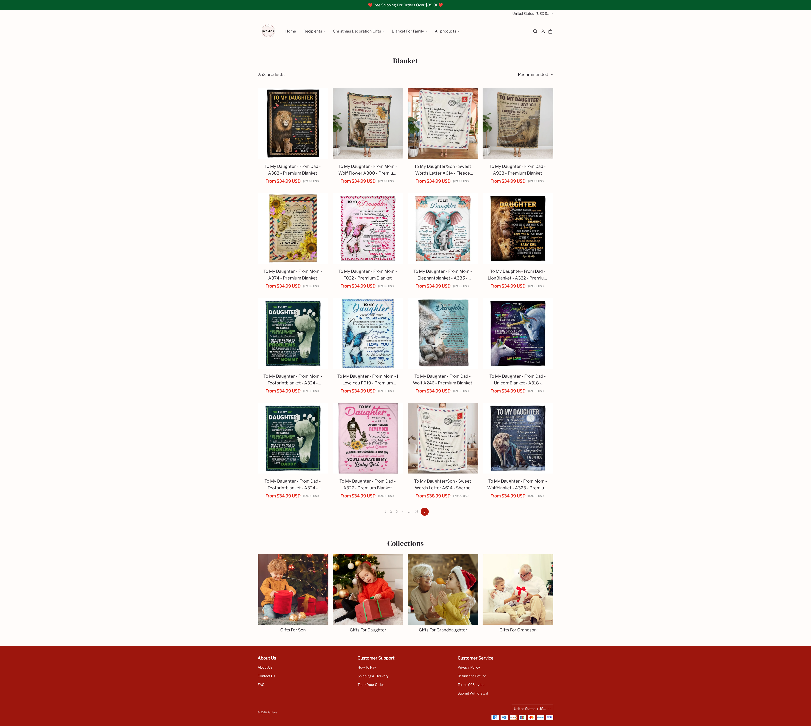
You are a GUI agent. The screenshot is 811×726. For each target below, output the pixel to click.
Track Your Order (371, 685)
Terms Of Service (471, 685)
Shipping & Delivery (373, 676)
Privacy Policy (469, 667)
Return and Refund (472, 676)
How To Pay (367, 667)
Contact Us (266, 676)
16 (416, 511)
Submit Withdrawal (473, 693)
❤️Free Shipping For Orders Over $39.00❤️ (405, 5)
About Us (265, 667)
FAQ (261, 685)
